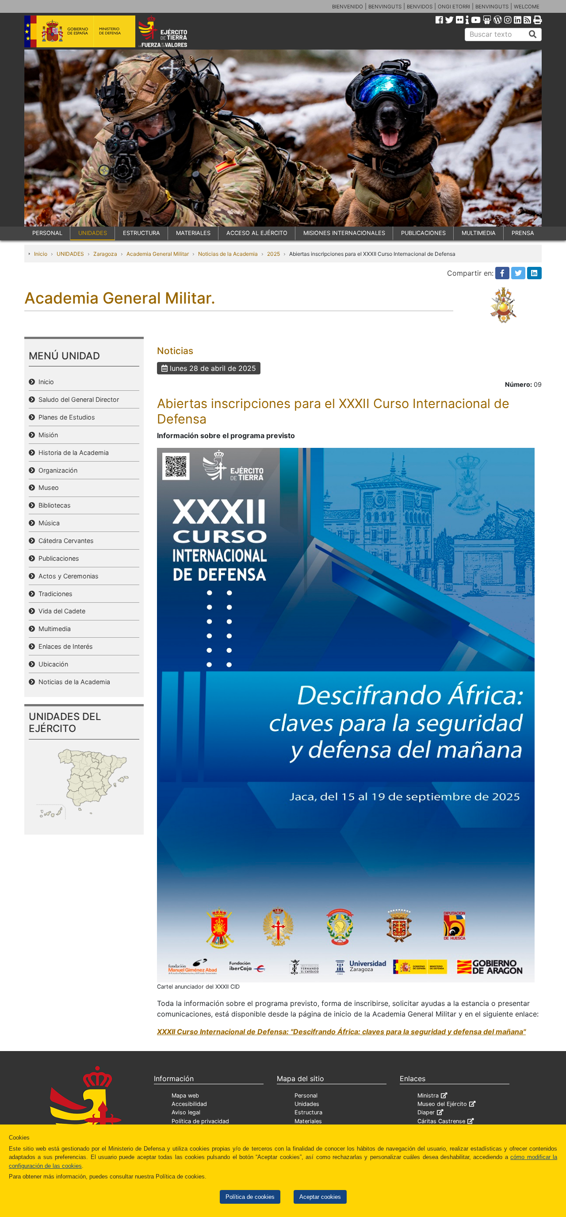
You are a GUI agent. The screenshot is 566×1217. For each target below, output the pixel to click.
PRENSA (523, 233)
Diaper (426, 1112)
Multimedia (53, 628)
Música (47, 523)
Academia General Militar (157, 253)
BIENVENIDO (347, 7)
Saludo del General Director (77, 399)
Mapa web (185, 1095)
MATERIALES (193, 233)
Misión (46, 435)
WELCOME (526, 7)
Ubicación (51, 664)
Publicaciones (57, 558)
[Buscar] (532, 34)
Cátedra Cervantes (64, 540)
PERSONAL (47, 233)
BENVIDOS (419, 7)
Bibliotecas (53, 505)
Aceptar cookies (320, 1197)
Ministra (428, 1095)
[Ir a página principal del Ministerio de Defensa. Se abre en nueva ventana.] (79, 30)
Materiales (308, 1121)
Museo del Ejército (442, 1104)
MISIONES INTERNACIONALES (344, 233)
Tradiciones (54, 593)
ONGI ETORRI (454, 7)
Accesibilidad (189, 1104)
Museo (47, 487)
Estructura (308, 1112)
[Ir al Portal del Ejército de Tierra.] (173, 30)
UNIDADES (92, 233)
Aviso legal (186, 1112)
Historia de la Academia (72, 452)
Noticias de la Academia (228, 253)
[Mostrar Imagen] (346, 714)
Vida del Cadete (60, 611)
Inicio (40, 253)
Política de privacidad (200, 1121)
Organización (56, 470)
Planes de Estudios (65, 417)
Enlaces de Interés (64, 646)
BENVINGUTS (385, 7)
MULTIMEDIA (479, 233)
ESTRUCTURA (141, 233)
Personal (305, 1095)
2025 (273, 253)
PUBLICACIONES (423, 233)
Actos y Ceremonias (67, 576)
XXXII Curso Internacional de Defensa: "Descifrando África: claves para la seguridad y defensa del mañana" (341, 1031)
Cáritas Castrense (441, 1121)
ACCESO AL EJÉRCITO (256, 233)
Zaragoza (105, 253)
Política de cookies (250, 1197)
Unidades (306, 1104)
